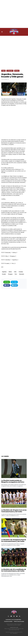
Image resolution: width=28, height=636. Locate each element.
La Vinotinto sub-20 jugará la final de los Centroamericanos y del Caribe (13, 540)
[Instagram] (14, 616)
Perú (16, 274)
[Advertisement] (14, 14)
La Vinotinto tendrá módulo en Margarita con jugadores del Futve (12, 481)
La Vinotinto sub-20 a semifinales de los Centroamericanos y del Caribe (13, 570)
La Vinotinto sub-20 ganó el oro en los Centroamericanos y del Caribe (14, 510)
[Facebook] (11, 616)
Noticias (17, 70)
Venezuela (21, 274)
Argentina (4, 271)
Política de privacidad (19, 621)
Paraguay (10, 274)
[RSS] (20, 616)
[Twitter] (8, 616)
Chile (15, 271)
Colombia (21, 271)
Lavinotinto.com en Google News (13, 619)
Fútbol (3, 70)
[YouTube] (17, 616)
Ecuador (4, 274)
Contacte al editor (8, 621)
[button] (2, 32)
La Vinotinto (10, 70)
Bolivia (10, 271)
